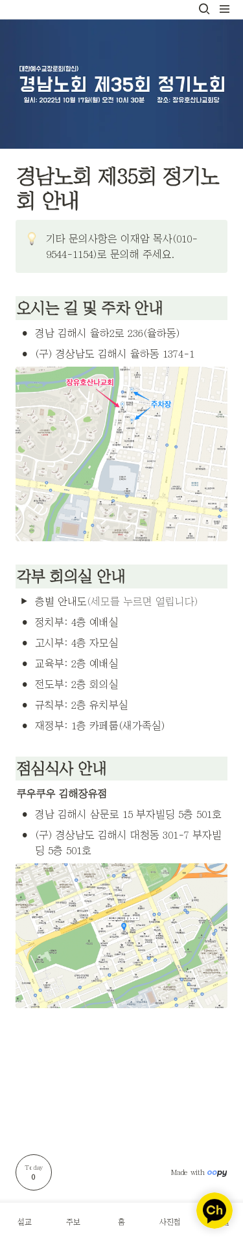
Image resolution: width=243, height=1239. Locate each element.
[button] (204, 9)
